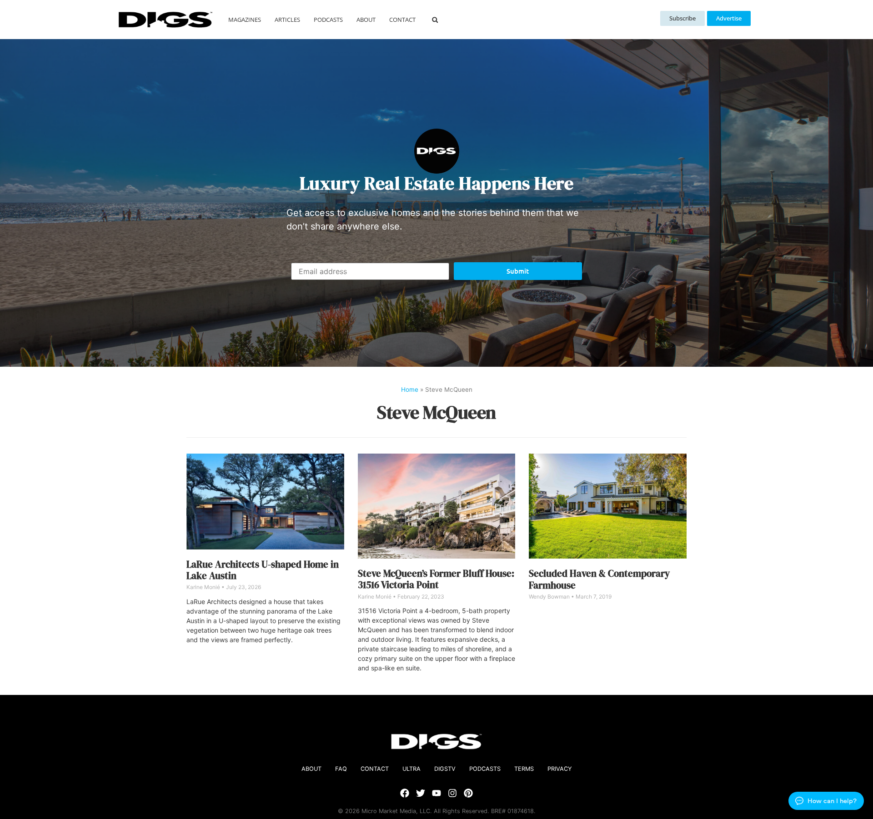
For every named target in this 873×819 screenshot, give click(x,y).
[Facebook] (404, 793)
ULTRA (411, 768)
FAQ (341, 768)
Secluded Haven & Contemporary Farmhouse (599, 579)
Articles (287, 19)
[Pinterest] (468, 793)
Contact (402, 19)
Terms (524, 768)
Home (409, 389)
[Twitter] (420, 793)
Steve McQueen (436, 412)
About (366, 19)
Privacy (559, 768)
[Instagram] (452, 793)
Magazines (244, 19)
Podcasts (328, 19)
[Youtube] (436, 793)
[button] (435, 19)
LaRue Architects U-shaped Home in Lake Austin (262, 570)
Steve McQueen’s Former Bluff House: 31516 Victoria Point (436, 579)
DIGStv (445, 768)
